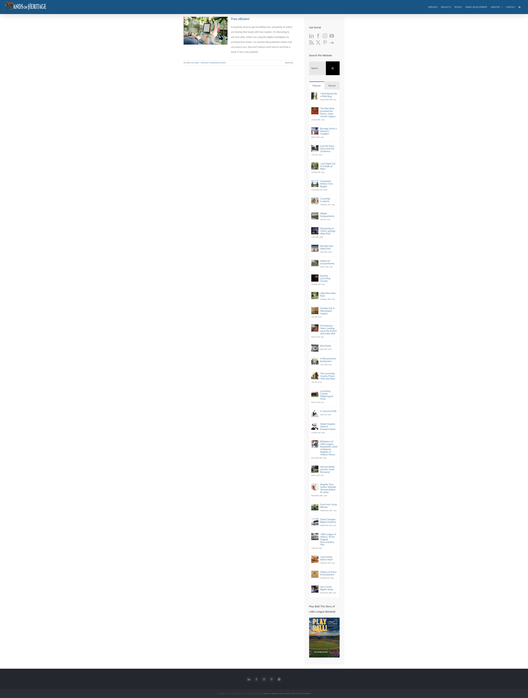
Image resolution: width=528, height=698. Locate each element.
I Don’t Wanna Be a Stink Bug (328, 95)
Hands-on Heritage (270, 694)
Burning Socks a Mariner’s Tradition (328, 131)
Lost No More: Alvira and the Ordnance (327, 149)
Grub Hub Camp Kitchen (328, 505)
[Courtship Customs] (314, 199)
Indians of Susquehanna (327, 262)
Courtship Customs (325, 200)
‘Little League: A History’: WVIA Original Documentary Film (328, 539)
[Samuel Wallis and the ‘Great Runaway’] (314, 468)
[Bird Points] (314, 347)
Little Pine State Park (328, 294)
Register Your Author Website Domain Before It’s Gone (328, 488)
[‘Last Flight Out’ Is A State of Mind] (314, 165)
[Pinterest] (325, 42)
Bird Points (325, 346)
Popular (317, 85)
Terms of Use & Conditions (301, 694)
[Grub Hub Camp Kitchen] (314, 505)
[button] (519, 7)
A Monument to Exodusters (328, 360)
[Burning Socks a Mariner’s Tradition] (314, 129)
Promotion (205, 63)
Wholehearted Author (217, 63)
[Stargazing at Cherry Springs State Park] (314, 229)
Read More (289, 63)
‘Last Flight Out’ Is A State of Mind (328, 166)
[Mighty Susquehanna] (314, 214)
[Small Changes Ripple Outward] (314, 520)
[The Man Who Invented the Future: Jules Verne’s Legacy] (314, 109)
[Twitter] (318, 42)
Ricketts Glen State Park (326, 247)
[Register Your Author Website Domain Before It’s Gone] (314, 485)
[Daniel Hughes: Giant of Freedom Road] (314, 425)
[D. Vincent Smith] (314, 412)
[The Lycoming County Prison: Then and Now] (314, 374)
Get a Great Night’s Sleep (326, 588)
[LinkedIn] (311, 35)
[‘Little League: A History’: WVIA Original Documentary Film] (314, 535)
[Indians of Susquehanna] (314, 262)
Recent (332, 85)
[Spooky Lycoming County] (314, 277)
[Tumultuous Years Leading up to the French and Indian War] (314, 327)
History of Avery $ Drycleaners (328, 573)
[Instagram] (325, 35)
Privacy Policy (284, 694)
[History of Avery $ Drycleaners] (314, 573)
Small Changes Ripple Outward (328, 520)
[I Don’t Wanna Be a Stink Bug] (314, 94)
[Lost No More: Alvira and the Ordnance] (314, 147)
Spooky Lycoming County (325, 278)
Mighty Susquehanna (327, 214)
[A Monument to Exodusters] (314, 359)
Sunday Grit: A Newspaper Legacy (327, 311)
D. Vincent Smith (328, 411)
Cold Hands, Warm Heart (326, 558)
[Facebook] (318, 35)
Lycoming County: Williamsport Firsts (326, 395)
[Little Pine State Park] (314, 294)
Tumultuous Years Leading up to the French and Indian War (328, 329)
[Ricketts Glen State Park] (314, 247)
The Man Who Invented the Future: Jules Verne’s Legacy (328, 112)
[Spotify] (279, 679)
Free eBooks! (240, 19)
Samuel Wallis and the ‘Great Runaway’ (327, 469)
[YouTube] (331, 35)
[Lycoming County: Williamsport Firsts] (314, 392)
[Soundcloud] (331, 42)
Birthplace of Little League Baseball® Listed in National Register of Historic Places (328, 448)
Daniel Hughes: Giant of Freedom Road (327, 427)
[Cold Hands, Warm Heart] (314, 558)
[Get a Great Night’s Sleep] (314, 588)
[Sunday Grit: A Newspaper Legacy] (314, 309)
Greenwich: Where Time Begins (326, 184)
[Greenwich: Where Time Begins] (314, 182)
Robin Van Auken (192, 63)
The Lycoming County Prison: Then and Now (327, 376)
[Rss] (311, 42)
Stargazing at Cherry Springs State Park (327, 231)
